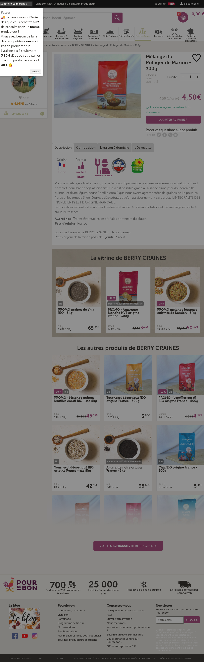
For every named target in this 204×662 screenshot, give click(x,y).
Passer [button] (5, 12)
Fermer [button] (35, 71)
